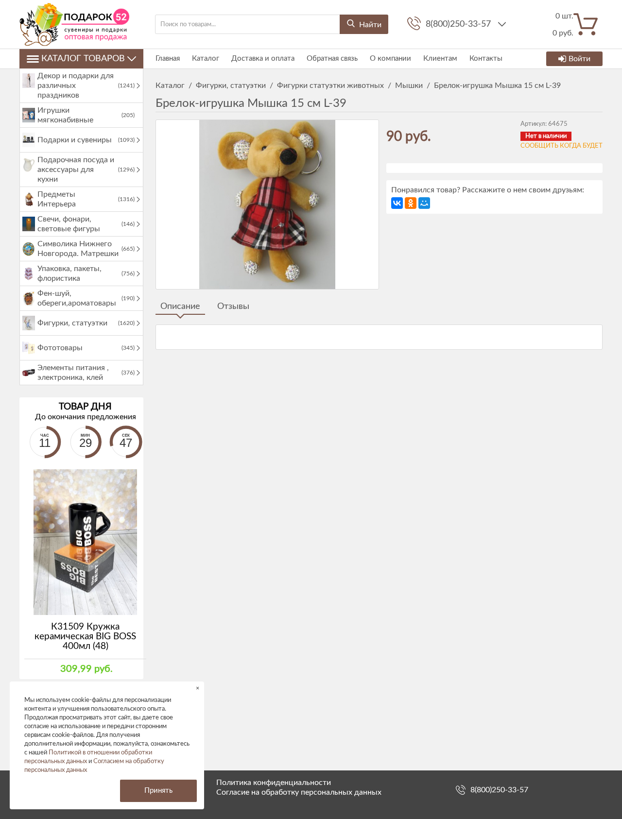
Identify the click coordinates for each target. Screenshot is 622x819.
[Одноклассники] (410, 203)
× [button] (197, 688)
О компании (390, 58)
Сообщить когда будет (561, 146)
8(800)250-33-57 (459, 24)
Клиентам (440, 58)
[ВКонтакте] (397, 203)
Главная (168, 58)
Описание (180, 306)
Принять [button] (158, 790)
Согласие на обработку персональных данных (298, 792)
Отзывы (233, 306)
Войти (579, 59)
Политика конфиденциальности (273, 782)
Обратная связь (332, 58)
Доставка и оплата (262, 58)
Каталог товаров (83, 58)
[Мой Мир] (424, 203)
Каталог (205, 58)
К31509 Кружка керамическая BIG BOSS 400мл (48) (85, 636)
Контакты (485, 58)
